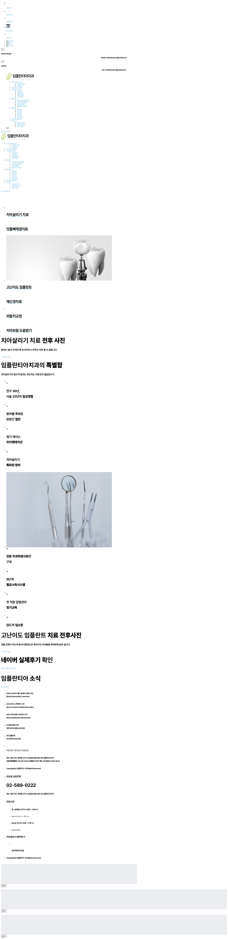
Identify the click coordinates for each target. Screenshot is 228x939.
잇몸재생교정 (20, 95)
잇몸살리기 (20, 93)
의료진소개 (20, 86)
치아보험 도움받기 (17, 119)
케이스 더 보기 (5, 357)
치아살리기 (20, 91)
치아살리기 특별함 (17, 87)
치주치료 (19, 113)
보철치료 (19, 110)
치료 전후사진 (21, 122)
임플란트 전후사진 (22, 106)
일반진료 (14, 108)
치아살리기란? (21, 84)
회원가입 (7, 131)
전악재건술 (20, 97)
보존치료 (19, 111)
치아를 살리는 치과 (17, 82)
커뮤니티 (14, 121)
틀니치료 (19, 115)
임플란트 (14, 98)
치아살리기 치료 (16, 89)
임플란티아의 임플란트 (23, 100)
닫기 (4, 886)
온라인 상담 (20, 126)
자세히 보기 (5, 687)
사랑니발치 (20, 117)
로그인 (3, 131)
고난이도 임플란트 (22, 102)
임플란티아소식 (21, 124)
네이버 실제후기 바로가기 (9, 668)
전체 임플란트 (21, 104)
